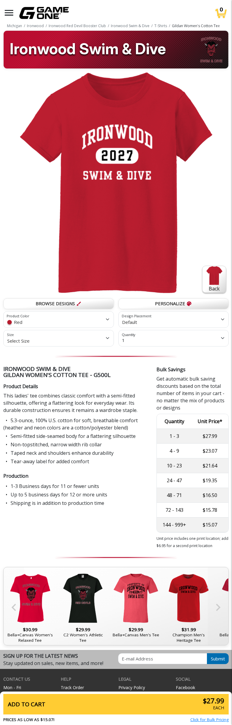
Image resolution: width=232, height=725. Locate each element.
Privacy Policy (131, 687)
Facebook (185, 687)
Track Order (72, 687)
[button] (9, 13)
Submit (218, 659)
